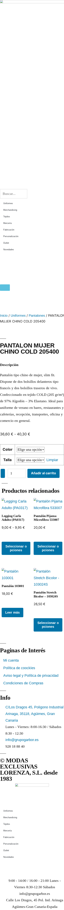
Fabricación (8, 229)
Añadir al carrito (43, 473)
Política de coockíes (19, 668)
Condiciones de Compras (23, 683)
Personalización (10, 236)
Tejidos (6, 216)
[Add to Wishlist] (3, 473)
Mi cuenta (11, 660)
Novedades (8, 249)
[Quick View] (9, 538)
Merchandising (10, 210)
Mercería (7, 223)
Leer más (12, 612)
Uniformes (8, 203)
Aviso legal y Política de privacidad (30, 675)
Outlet (6, 243)
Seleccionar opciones (16, 548)
